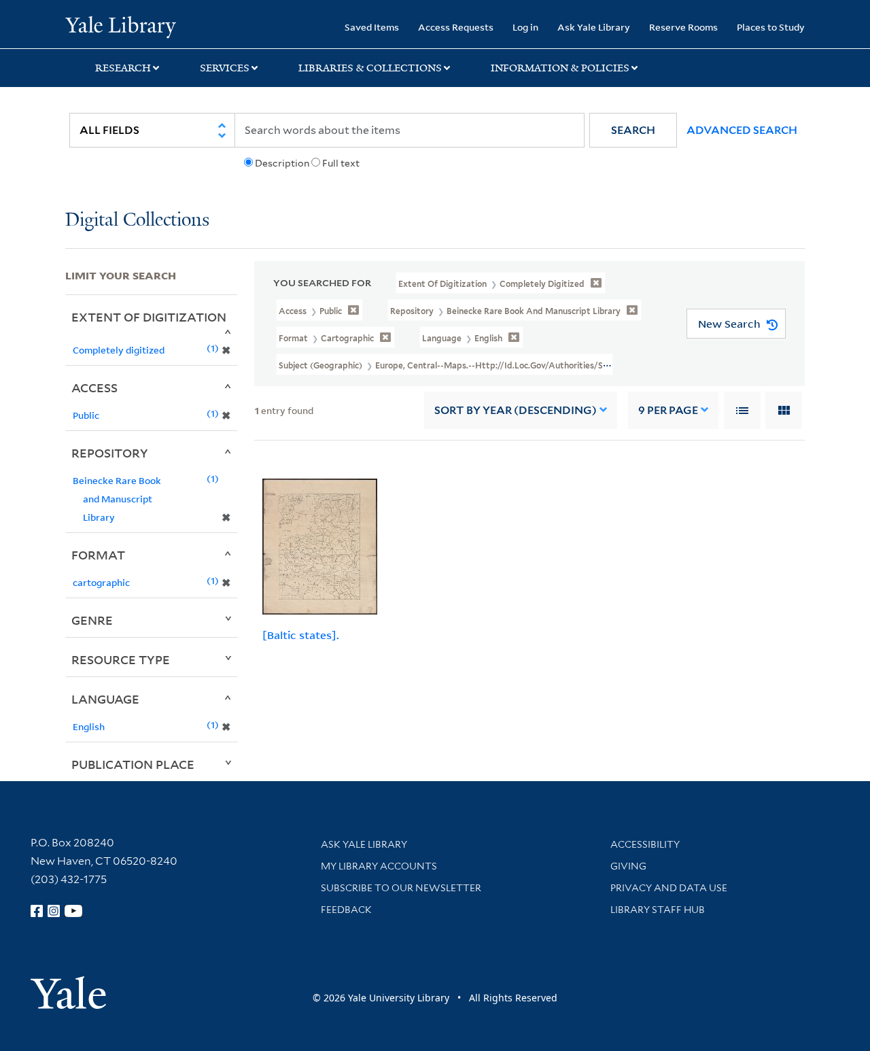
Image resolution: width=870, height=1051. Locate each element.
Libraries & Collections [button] (370, 68)
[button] (633, 130)
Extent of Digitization (148, 317)
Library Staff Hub (657, 909)
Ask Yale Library (593, 26)
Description (282, 163)
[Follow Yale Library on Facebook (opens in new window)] (37, 911)
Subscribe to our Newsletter (401, 887)
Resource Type (120, 659)
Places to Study (771, 26)
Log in (525, 26)
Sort (515, 410)
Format (98, 555)
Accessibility (645, 844)
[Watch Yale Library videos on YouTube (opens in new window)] (73, 911)
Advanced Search (741, 130)
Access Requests (455, 26)
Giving (628, 866)
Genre (92, 620)
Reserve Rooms (683, 26)
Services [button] (224, 68)
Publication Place (132, 764)
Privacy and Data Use (668, 887)
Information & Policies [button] (560, 68)
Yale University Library (120, 26)
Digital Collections (137, 220)
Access (94, 387)
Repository (109, 453)
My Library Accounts (379, 866)
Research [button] (123, 68)
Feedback (346, 909)
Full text (341, 163)
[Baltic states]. (300, 635)
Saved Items (372, 26)
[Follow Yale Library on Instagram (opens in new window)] (54, 911)
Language (105, 699)
